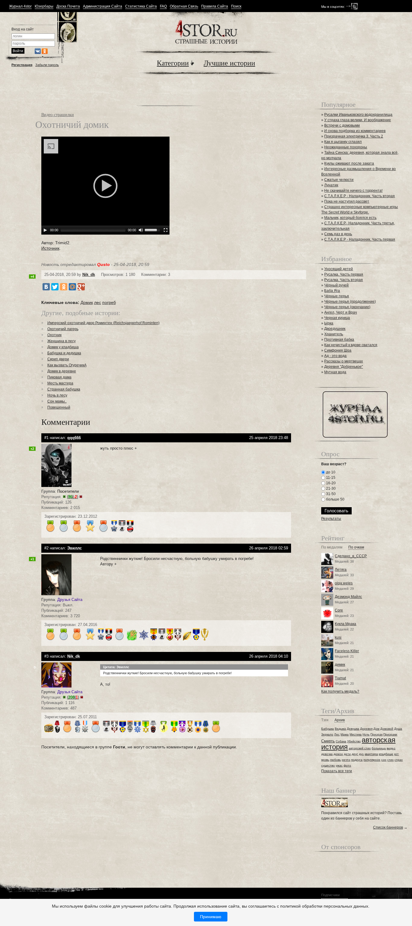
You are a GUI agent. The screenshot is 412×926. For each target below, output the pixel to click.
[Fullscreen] (165, 230)
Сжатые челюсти (338, 180)
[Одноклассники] (63, 286)
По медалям (331, 547)
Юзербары (44, 6)
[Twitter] (55, 286)
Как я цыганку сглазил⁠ (343, 142)
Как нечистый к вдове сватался (350, 345)
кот (396, 754)
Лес (337, 734)
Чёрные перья (336, 296)
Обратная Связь (184, 6)
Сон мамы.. (57, 401)
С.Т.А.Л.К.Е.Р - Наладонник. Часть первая (359, 239)
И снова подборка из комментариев (354, 131)
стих (390, 759)
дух (361, 754)
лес (97, 302)
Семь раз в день (338, 234)
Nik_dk (88, 274)
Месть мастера (60, 383)
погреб (109, 302)
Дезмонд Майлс (348, 597)
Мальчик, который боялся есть (350, 218)
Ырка (328, 323)
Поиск (236, 6)
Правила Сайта (214, 6)
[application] (105, 186)
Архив (339, 720)
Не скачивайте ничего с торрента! (353, 190)
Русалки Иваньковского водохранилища (358, 114)
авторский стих (360, 748)
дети (347, 754)
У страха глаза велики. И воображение (357, 120)
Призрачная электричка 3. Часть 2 (353, 136)
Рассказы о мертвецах (343, 361)
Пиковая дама (59, 377)
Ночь (366, 734)
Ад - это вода (335, 356)
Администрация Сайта (102, 6)
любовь (335, 759)
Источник (50, 248)
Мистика (356, 734)
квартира (371, 754)
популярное (371, 759)
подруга (357, 759)
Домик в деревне (61, 371)
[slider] (153, 229)
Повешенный (58, 407)
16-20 (330, 483)
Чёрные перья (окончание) (347, 307)
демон (338, 754)
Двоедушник (334, 329)
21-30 (330, 488)
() (72, 497)
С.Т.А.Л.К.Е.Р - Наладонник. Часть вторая (359, 196)
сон (383, 759)
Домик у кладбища (63, 347)
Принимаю (210, 916)
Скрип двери (58, 359)
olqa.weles (344, 583)
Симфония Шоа (337, 350)
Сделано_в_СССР (351, 556)
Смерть (328, 741)
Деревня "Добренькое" (343, 367)
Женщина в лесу (61, 341)
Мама (345, 734)
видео (391, 748)
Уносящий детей (338, 269)
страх (399, 759)
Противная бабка (339, 339)
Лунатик (331, 185)
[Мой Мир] (72, 286)
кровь (325, 759)
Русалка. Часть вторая (343, 280)
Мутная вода (335, 372)
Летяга (341, 569)
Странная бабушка (63, 389)
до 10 (330, 472)
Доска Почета (68, 6)
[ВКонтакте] (46, 286)
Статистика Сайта (141, 6)
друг (355, 754)
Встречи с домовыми (342, 125)
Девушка (353, 728)
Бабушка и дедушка (64, 353)
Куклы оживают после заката (349, 163)
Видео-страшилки (57, 114)
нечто (346, 759)
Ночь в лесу (57, 395)
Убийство (354, 741)
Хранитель (333, 334)
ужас (339, 765)
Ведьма (340, 728)
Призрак (376, 734)
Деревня (366, 728)
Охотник (54, 335)
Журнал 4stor (20, 6)
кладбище (386, 754)
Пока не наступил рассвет (346, 201)
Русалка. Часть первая (343, 274)
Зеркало (327, 734)
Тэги (324, 720)
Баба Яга (332, 291)
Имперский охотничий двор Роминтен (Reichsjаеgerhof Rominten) (103, 323)
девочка (327, 754)
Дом (376, 728)
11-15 (330, 478)
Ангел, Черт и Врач (340, 312)
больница (379, 748)
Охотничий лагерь (62, 329)
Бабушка (327, 728)
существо (328, 765)
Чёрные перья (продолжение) (350, 301)
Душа (398, 728)
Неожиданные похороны (345, 147)
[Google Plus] (81, 286)
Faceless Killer (347, 651)
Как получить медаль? (340, 691)
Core (339, 610)
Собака (341, 741)
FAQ (163, 6)
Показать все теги (336, 771)
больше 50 (334, 499)
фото (347, 765)
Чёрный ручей (336, 285)
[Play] (45, 230)
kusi (338, 637)
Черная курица (337, 318)
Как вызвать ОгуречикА (67, 365)
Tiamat (340, 678)
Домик (87, 302)
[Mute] (140, 230)
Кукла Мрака (345, 624)
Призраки (390, 734)
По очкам (356, 547)
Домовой (386, 728)
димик (340, 664)
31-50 (330, 494)
